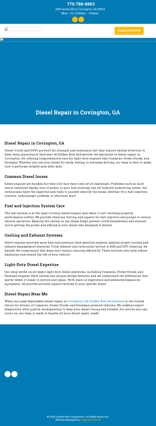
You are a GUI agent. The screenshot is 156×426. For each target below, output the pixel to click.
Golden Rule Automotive (107, 301)
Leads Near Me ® (90, 419)
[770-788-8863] (63, 4)
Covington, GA (78, 301)
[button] (148, 31)
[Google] (81, 19)
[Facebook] (75, 19)
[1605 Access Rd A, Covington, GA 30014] (52, 9)
